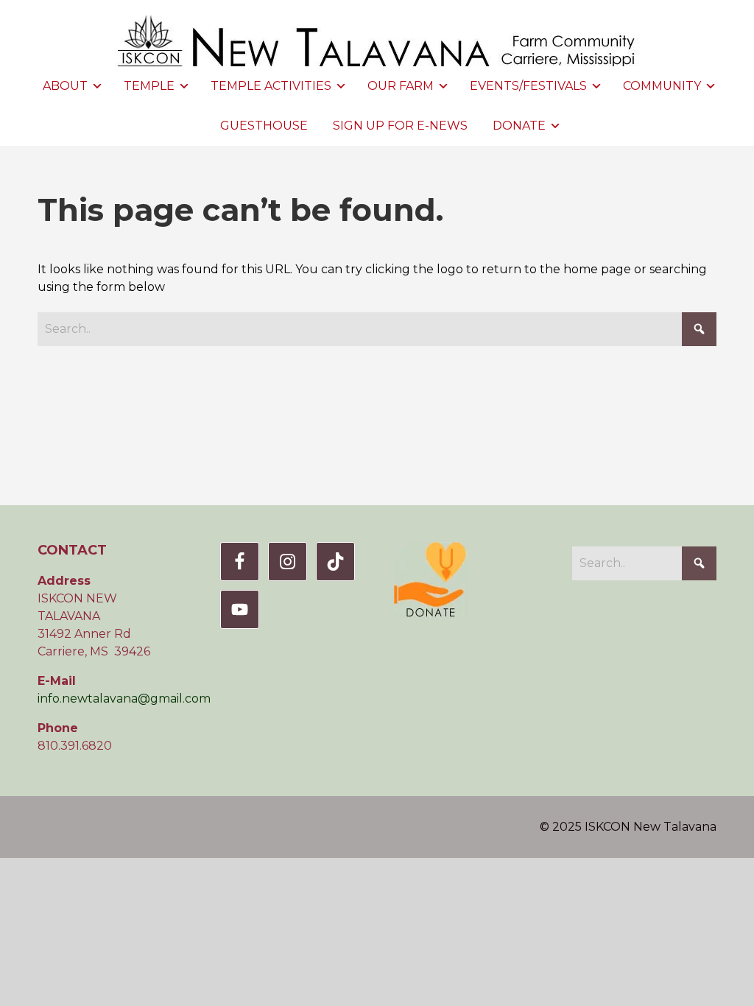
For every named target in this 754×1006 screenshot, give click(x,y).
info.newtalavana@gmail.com (124, 699)
